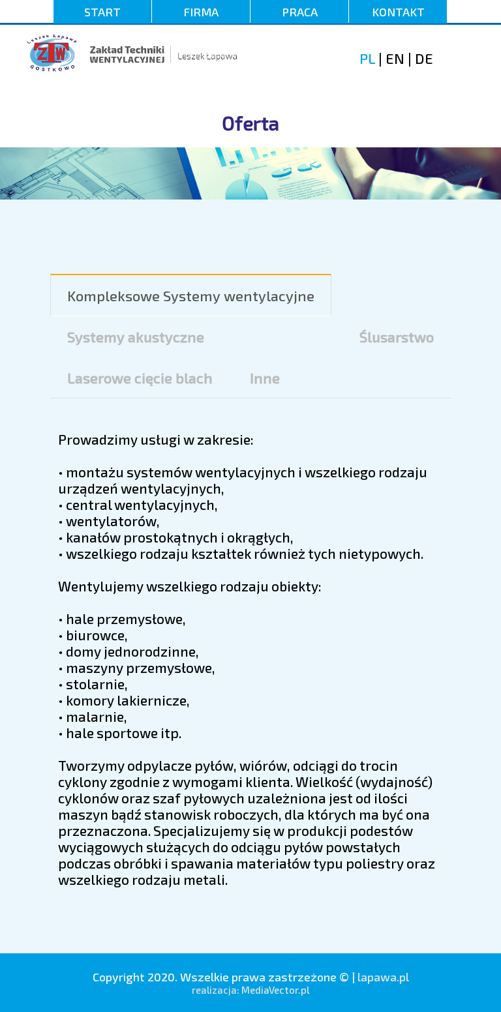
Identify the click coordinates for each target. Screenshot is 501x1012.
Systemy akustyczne (135, 336)
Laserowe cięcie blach (140, 377)
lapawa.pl (383, 977)
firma (201, 12)
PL (367, 58)
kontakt (398, 12)
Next (481, 149)
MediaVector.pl (275, 990)
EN (393, 58)
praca (300, 12)
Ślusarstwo (396, 336)
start (102, 12)
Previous (20, 149)
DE (424, 58)
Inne (265, 377)
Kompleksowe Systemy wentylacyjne (190, 295)
